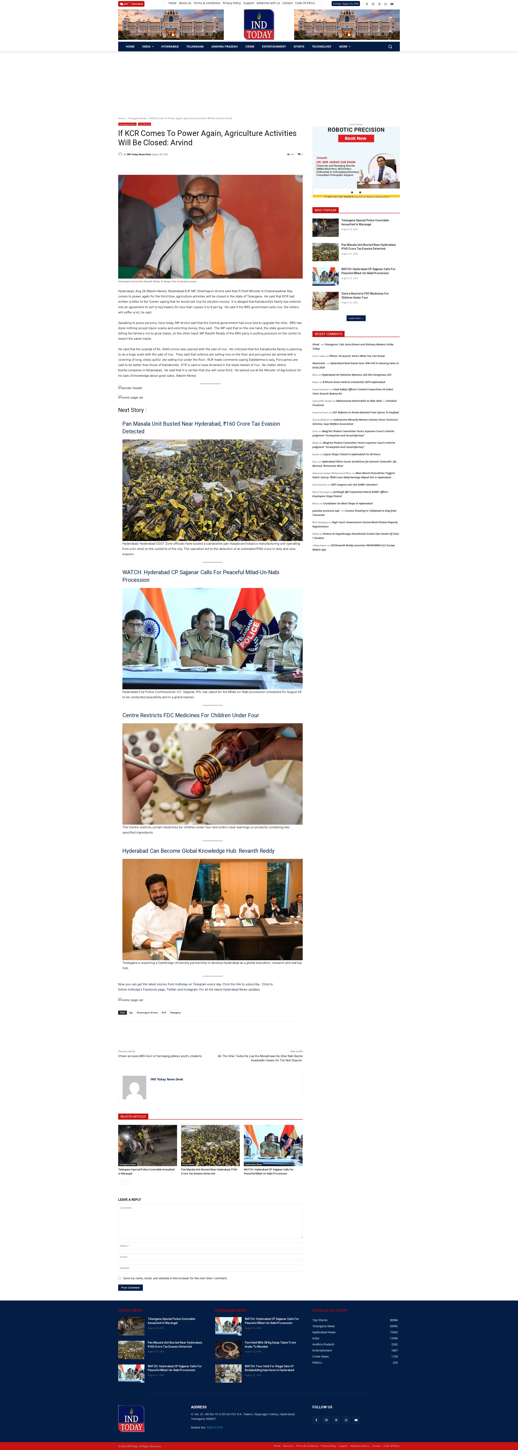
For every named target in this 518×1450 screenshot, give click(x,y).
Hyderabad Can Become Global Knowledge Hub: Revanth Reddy (198, 851)
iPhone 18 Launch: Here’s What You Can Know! (357, 356)
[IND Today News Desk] (120, 154)
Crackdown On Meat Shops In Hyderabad (348, 503)
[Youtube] (392, 4)
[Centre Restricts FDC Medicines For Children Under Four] (325, 301)
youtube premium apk (326, 510)
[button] (169, 35)
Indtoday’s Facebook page (146, 989)
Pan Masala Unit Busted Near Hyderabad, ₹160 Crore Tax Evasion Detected (201, 428)
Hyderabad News (235, 989)
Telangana (175, 1012)
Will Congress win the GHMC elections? (354, 484)
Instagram (191, 989)
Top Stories (144, 124)
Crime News (188, 1164)
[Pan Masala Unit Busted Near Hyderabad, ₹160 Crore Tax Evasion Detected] (210, 1145)
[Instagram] (373, 4)
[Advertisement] (259, 81)
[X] (379, 4)
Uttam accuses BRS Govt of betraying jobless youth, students (160, 1056)
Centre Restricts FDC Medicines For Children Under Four (190, 715)
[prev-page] (120, 1182)
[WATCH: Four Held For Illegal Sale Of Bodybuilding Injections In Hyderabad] (228, 1373)
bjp (131, 1012)
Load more (355, 318)
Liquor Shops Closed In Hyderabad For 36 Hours (351, 454)
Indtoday (181, 984)
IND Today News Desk (139, 154)
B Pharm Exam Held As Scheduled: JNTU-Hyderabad (354, 382)
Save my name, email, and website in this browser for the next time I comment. (175, 1278)
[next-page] (127, 1182)
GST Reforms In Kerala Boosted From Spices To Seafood (366, 412)
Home (121, 118)
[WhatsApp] (386, 4)
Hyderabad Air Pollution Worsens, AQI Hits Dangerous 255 (356, 375)
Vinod (315, 344)
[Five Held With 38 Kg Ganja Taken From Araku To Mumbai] (228, 1350)
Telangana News (137, 118)
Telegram (199, 984)
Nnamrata (318, 363)
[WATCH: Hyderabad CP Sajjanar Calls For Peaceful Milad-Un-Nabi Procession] (273, 1145)
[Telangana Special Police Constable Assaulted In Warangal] (147, 1145)
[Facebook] (367, 4)
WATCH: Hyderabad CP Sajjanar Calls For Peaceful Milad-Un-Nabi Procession (200, 576)
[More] (190, 1032)
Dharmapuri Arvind (147, 1012)
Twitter (172, 989)
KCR (164, 1012)
